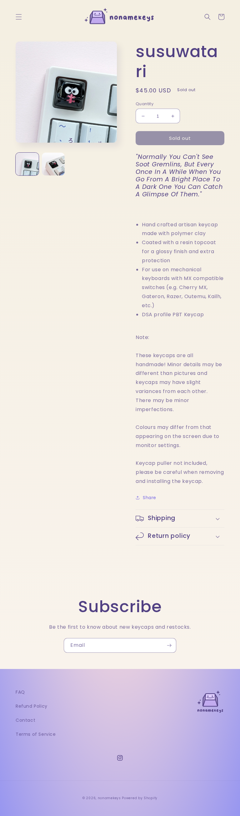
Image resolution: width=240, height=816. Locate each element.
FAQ (20, 692)
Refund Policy (32, 706)
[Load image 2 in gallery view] (53, 164)
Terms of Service (36, 734)
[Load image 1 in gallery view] (27, 164)
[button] (19, 17)
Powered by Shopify (140, 798)
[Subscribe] (169, 645)
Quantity (144, 104)
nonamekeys (109, 798)
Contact (25, 720)
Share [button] (149, 497)
